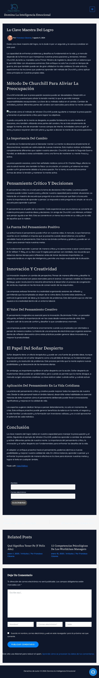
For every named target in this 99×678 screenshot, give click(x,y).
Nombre (14, 483)
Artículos (25, 553)
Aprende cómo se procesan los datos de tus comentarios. (68, 654)
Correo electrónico (18, 492)
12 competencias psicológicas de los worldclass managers (69, 547)
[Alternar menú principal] (92, 9)
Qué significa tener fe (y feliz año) (26, 547)
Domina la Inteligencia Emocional (27, 15)
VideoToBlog (22, 466)
